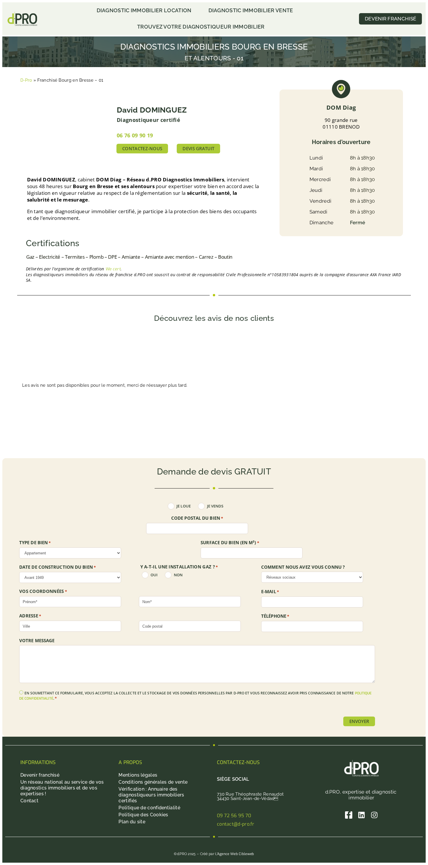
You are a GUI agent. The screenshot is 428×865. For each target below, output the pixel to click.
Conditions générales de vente (153, 782)
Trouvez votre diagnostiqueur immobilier (201, 27)
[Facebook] (348, 815)
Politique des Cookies (143, 814)
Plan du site (132, 821)
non (178, 575)
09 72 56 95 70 (234, 816)
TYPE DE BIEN (35, 542)
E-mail (270, 591)
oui (154, 575)
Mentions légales (138, 775)
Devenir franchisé (39, 775)
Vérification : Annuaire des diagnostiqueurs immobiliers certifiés (151, 794)
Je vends (215, 506)
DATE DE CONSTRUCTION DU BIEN (57, 567)
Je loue (183, 506)
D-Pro (26, 80)
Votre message (36, 640)
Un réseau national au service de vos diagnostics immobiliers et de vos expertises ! (62, 787)
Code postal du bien (197, 518)
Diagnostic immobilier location (144, 10)
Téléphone (275, 616)
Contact (29, 800)
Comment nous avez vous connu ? (303, 567)
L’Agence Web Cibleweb (234, 854)
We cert (113, 269)
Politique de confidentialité (149, 807)
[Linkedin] (361, 815)
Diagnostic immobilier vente (250, 10)
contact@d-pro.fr (235, 824)
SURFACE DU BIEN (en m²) (230, 542)
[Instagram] (374, 815)
